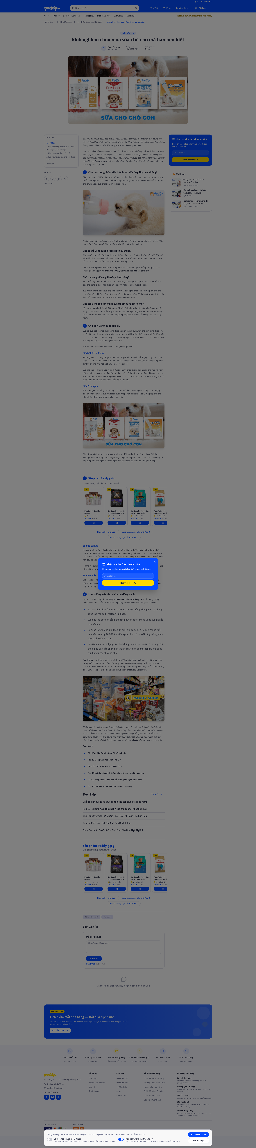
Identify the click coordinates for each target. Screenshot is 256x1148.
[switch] (49, 1139)
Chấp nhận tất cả (198, 1135)
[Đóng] (154, 561)
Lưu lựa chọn (198, 1141)
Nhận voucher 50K (128, 583)
